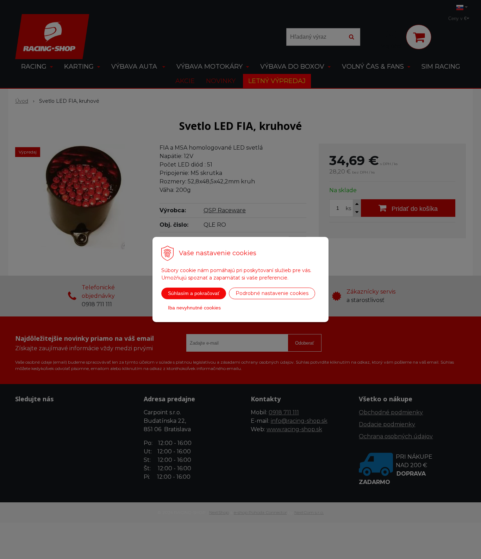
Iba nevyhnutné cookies (194, 307)
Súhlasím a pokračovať (193, 293)
